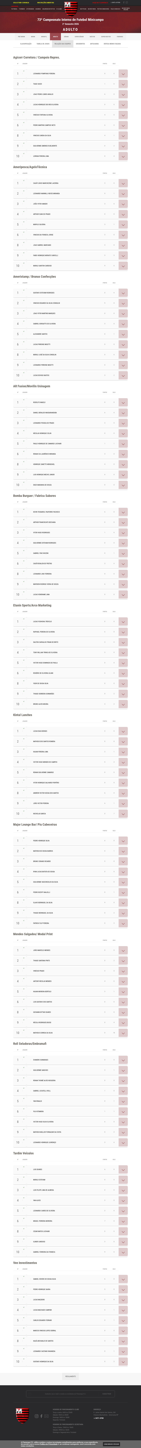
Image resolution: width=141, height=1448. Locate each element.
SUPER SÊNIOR (79, 36)
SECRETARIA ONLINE (126, 9)
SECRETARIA (92, 9)
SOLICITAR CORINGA (21, 3)
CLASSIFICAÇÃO (25, 44)
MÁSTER (92, 36)
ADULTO (55, 36)
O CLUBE (59, 9)
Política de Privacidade (49, 1444)
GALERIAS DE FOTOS (48, 9)
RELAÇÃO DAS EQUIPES (63, 44)
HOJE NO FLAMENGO (100, 3)
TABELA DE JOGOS (43, 44)
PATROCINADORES (103, 9)
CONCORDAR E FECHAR (111, 1444)
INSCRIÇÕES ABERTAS (45, 3)
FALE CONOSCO (115, 9)
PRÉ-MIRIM (21, 36)
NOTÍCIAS (83, 9)
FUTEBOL (14, 9)
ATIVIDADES (30, 9)
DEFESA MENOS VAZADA (112, 44)
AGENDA (38, 9)
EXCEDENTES (80, 44)
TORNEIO (22, 9)
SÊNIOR (66, 36)
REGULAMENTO (70, 1376)
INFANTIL (44, 36)
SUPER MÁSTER (106, 36)
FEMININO (120, 36)
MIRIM (33, 36)
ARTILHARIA (94, 44)
